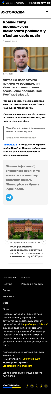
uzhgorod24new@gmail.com (17, 365)
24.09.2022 (11, 41)
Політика (7, 284)
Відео (6, 309)
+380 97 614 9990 (31, 358)
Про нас (25, 277)
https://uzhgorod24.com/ (35, 324)
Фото (5, 302)
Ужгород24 (10, 144)
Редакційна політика (32, 284)
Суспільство (9, 277)
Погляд (6, 290)
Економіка (8, 296)
